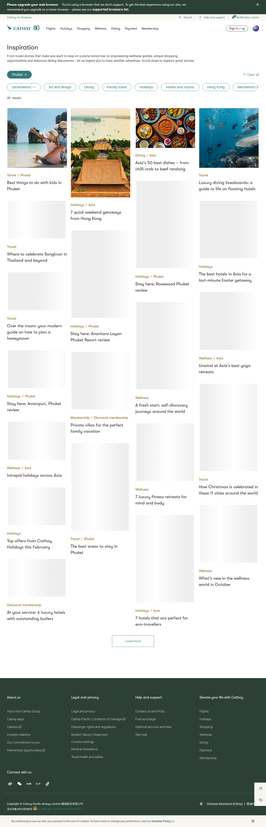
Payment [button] (131, 28)
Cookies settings (82, 742)
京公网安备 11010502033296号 (56, 809)
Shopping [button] (83, 28)
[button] (253, 821)
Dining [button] (115, 28)
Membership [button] (150, 28)
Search (188, 17)
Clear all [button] (253, 75)
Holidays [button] (66, 28)
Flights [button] (50, 28)
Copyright (13, 803)
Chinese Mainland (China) (225, 804)
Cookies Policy (161, 821)
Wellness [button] (101, 28)
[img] (257, 4)
